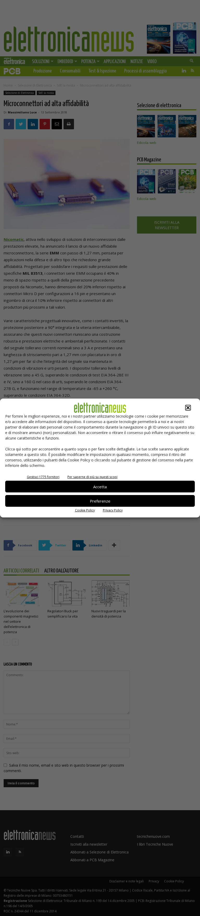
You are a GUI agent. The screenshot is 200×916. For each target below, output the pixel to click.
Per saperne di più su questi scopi (92, 477)
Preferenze (100, 501)
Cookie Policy (85, 510)
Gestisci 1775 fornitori (43, 477)
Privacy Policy (113, 510)
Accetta (100, 486)
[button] (188, 407)
